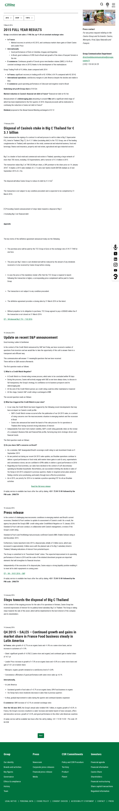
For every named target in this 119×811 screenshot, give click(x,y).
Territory (65, 767)
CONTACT (101, 801)
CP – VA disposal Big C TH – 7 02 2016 (18, 319)
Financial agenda (98, 762)
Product (65, 772)
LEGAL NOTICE (11, 801)
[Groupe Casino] (10, 4)
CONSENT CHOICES (60, 801)
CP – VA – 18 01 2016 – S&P (14, 573)
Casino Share (96, 772)
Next (41, 735)
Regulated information (100, 791)
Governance (9, 776)
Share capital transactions (102, 786)
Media (35, 776)
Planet (64, 776)
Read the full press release (41, 486)
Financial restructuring (100, 781)
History (7, 786)
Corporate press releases (43, 767)
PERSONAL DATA (26, 801)
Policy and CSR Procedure (73, 762)
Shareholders (96, 776)
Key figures (8, 772)
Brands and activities (12, 767)
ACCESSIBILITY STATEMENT (82, 801)
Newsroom (37, 762)
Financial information (99, 767)
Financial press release (42, 772)
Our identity (9, 762)
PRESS (111, 801)
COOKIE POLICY (43, 801)
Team (6, 791)
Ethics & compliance (12, 781)
